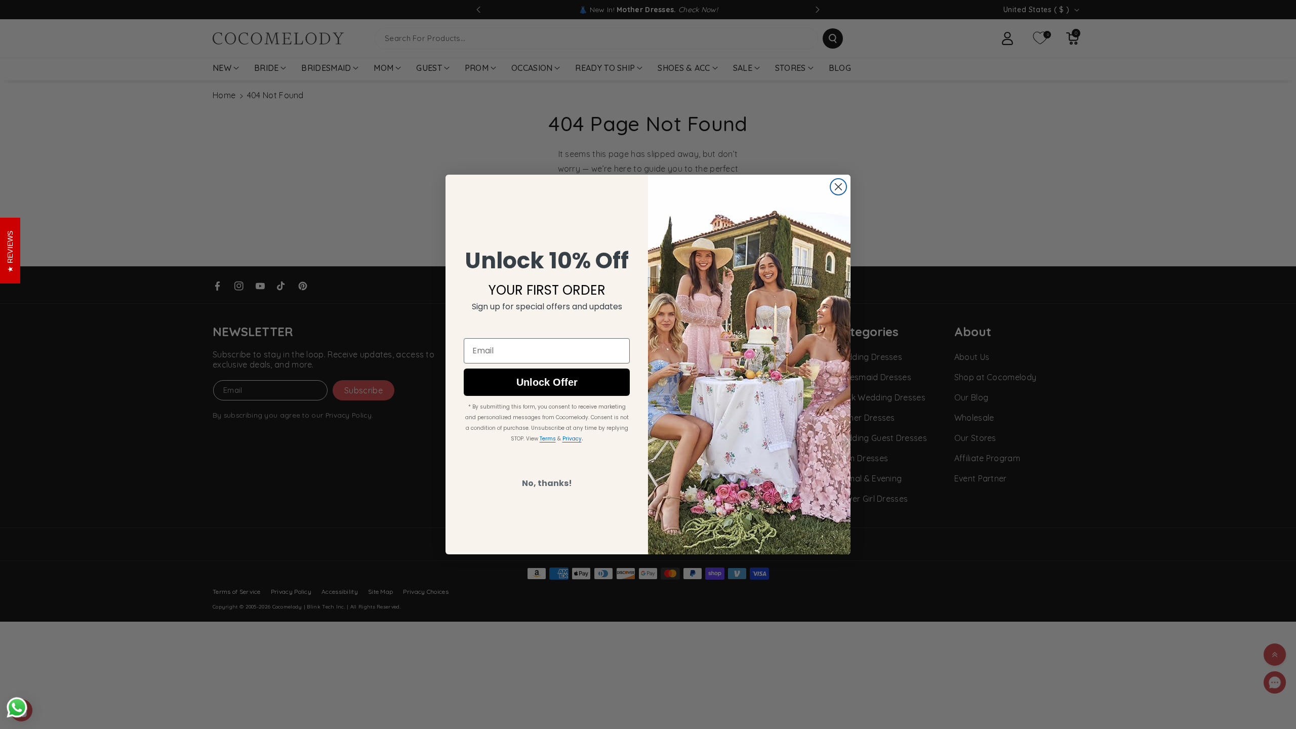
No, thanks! (547, 483)
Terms (548, 438)
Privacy (572, 438)
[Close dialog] (838, 187)
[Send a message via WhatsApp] (17, 707)
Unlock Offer (547, 382)
